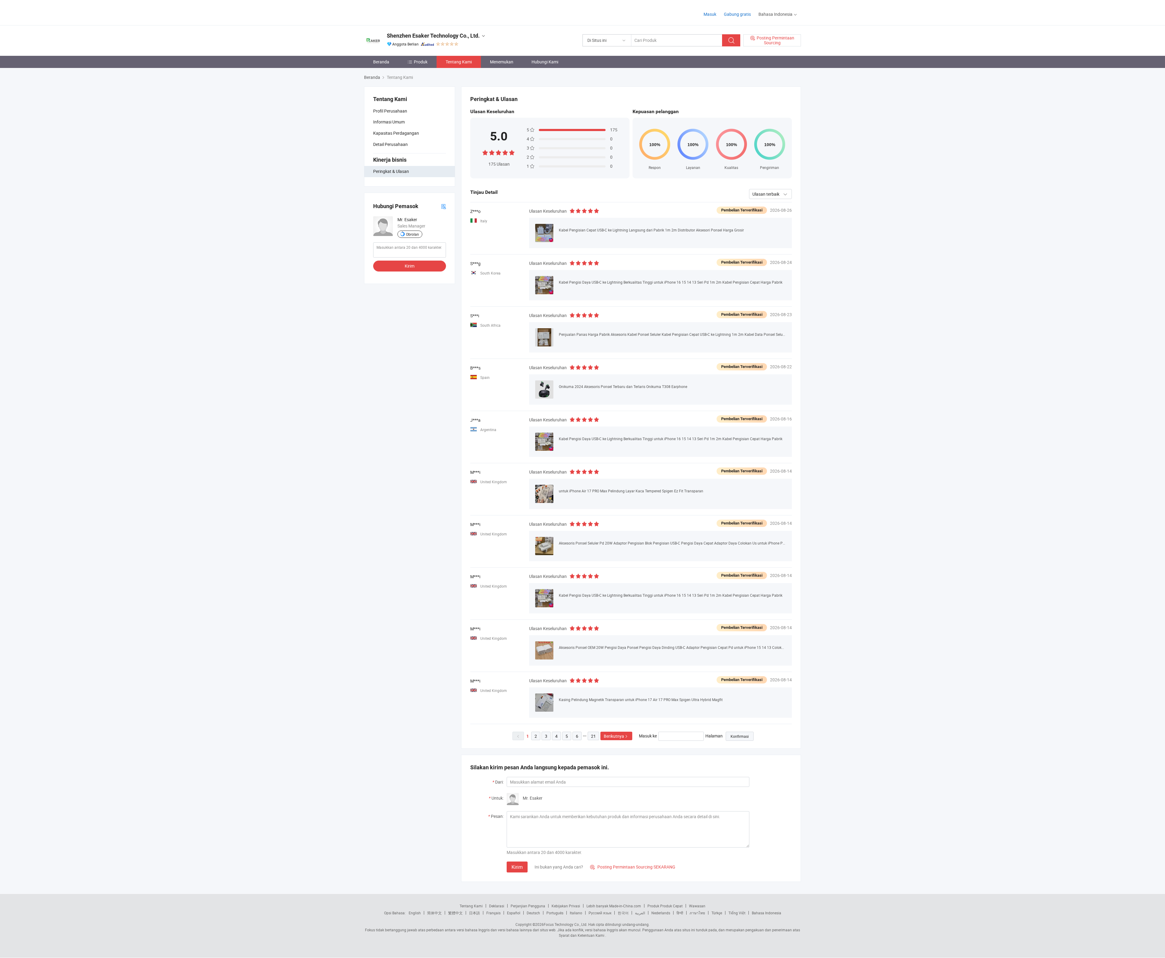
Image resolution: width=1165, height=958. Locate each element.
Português (554, 912)
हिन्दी (680, 912)
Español (513, 912)
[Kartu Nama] (443, 206)
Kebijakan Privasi (566, 905)
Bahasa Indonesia (766, 912)
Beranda (381, 62)
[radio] (485, 152)
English (415, 912)
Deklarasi (496, 905)
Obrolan (412, 234)
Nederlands (660, 912)
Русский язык (600, 912)
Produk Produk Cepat (665, 905)
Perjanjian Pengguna (528, 905)
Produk (420, 62)
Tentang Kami (459, 62)
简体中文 (434, 912)
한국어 (623, 912)
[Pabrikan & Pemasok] (403, 12)
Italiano (576, 912)
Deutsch (533, 912)
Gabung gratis (737, 14)
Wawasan (697, 905)
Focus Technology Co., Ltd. (565, 924)
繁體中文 (455, 912)
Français (493, 912)
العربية (640, 912)
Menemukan (501, 62)
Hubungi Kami (545, 62)
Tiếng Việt (736, 912)
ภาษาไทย (697, 912)
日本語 (474, 912)
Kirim (409, 266)
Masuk (710, 14)
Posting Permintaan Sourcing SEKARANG (632, 867)
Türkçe (716, 912)
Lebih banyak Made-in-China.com (613, 905)
